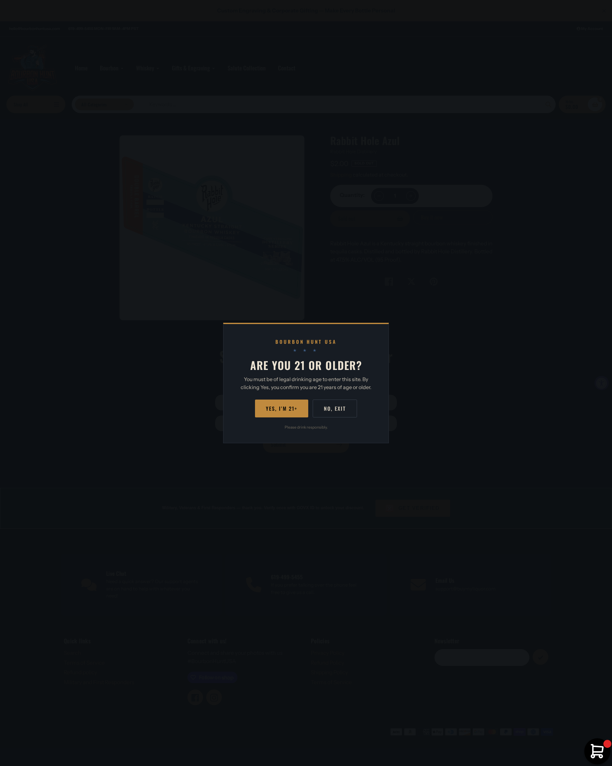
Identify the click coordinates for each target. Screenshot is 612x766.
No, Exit (335, 408)
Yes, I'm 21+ (281, 408)
